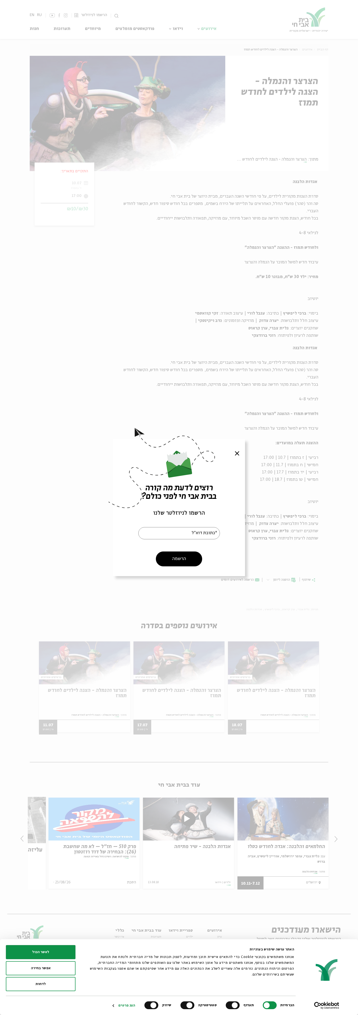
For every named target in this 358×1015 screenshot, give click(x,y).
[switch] (234, 1005)
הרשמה (179, 558)
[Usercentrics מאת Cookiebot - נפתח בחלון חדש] (326, 1005)
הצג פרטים (126, 1005)
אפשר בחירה (41, 968)
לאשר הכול (40, 952)
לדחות (41, 984)
